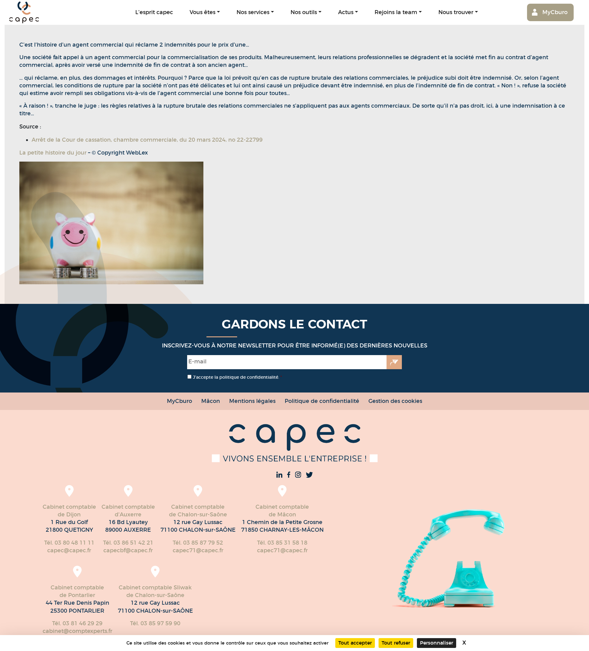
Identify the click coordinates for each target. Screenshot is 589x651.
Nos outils (304, 12)
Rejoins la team (396, 12)
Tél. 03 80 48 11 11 (69, 542)
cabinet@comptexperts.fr (77, 631)
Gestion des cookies (395, 401)
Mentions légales (252, 401)
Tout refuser (396, 643)
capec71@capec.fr (198, 550)
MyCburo (555, 12)
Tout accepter (355, 643)
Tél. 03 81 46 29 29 (77, 623)
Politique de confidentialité (322, 401)
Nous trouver (455, 12)
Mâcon (210, 401)
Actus (345, 12)
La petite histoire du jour (53, 152)
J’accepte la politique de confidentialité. (237, 377)
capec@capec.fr (69, 550)
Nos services (253, 12)
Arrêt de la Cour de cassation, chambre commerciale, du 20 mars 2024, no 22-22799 (147, 139)
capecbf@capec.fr (128, 550)
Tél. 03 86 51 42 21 (128, 542)
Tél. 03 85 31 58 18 (282, 542)
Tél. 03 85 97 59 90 (155, 623)
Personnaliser (436, 643)
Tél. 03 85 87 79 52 (198, 542)
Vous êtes (202, 12)
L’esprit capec (154, 12)
